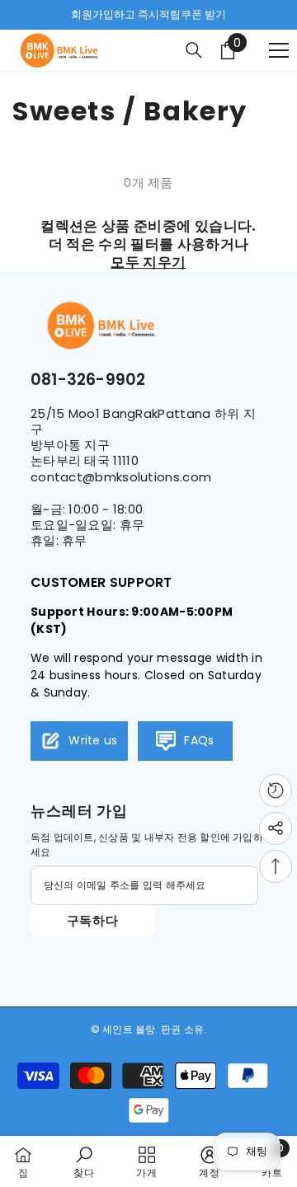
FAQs (197, 740)
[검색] (194, 50)
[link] (84, 1161)
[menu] (279, 50)
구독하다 (93, 920)
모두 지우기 (148, 262)
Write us (91, 740)
